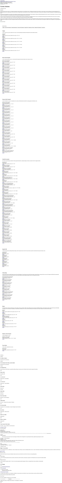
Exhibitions (6, 1)
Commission (11, 1)
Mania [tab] (33, 27)
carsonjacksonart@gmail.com (6, 466)
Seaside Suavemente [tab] (14, 27)
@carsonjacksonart (2, 471)
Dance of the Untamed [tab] (8, 27)
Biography (1, 1)
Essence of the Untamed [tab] (21, 27)
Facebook (7, 471)
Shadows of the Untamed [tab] (38, 27)
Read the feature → (49, 433)
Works (4, 1)
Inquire (3, 36)
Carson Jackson (2, 0)
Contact (14, 1)
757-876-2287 (4, 468)
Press (9, 1)
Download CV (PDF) (3, 427)
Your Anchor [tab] (43, 27)
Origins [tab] (3, 27)
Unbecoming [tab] (30, 27)
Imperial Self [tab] (26, 27)
